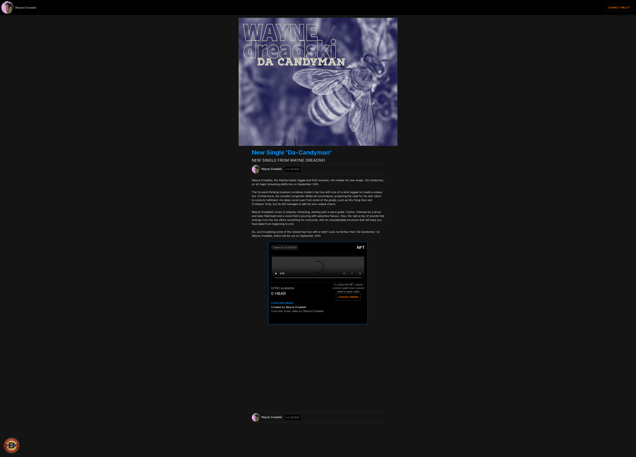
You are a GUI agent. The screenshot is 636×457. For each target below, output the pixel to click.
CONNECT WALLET (619, 7)
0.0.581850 (293, 169)
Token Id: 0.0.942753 (284, 247)
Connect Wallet (348, 296)
